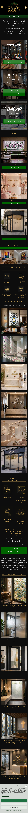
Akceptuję (14, 800)
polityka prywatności (8, 810)
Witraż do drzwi (14, 673)
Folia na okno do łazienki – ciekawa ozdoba (14, 707)
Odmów (14, 804)
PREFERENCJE (14, 807)
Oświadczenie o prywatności (17, 810)
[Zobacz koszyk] (26, 7)
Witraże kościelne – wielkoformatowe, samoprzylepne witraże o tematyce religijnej (14, 742)
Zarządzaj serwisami (5, 796)
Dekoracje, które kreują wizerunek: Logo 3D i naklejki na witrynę (14, 777)
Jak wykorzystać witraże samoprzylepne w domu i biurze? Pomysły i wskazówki (14, 606)
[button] (26, 785)
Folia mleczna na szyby (14, 640)
